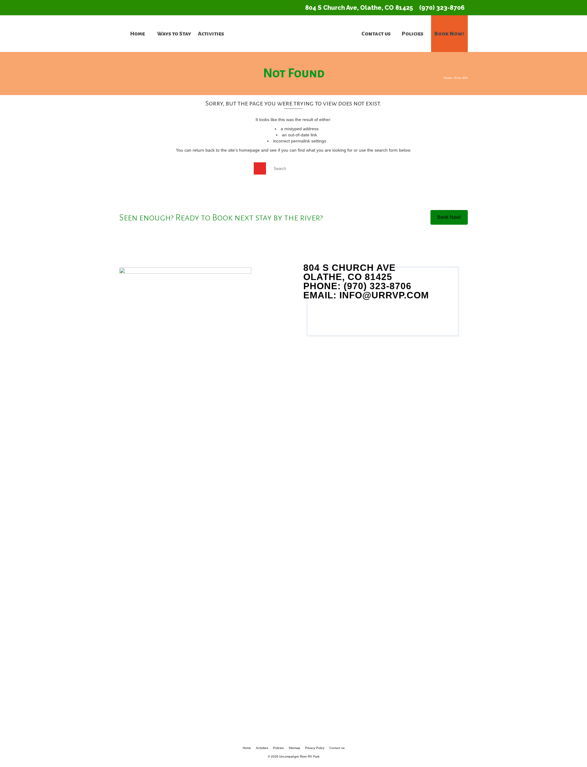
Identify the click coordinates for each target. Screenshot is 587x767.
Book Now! (449, 217)
